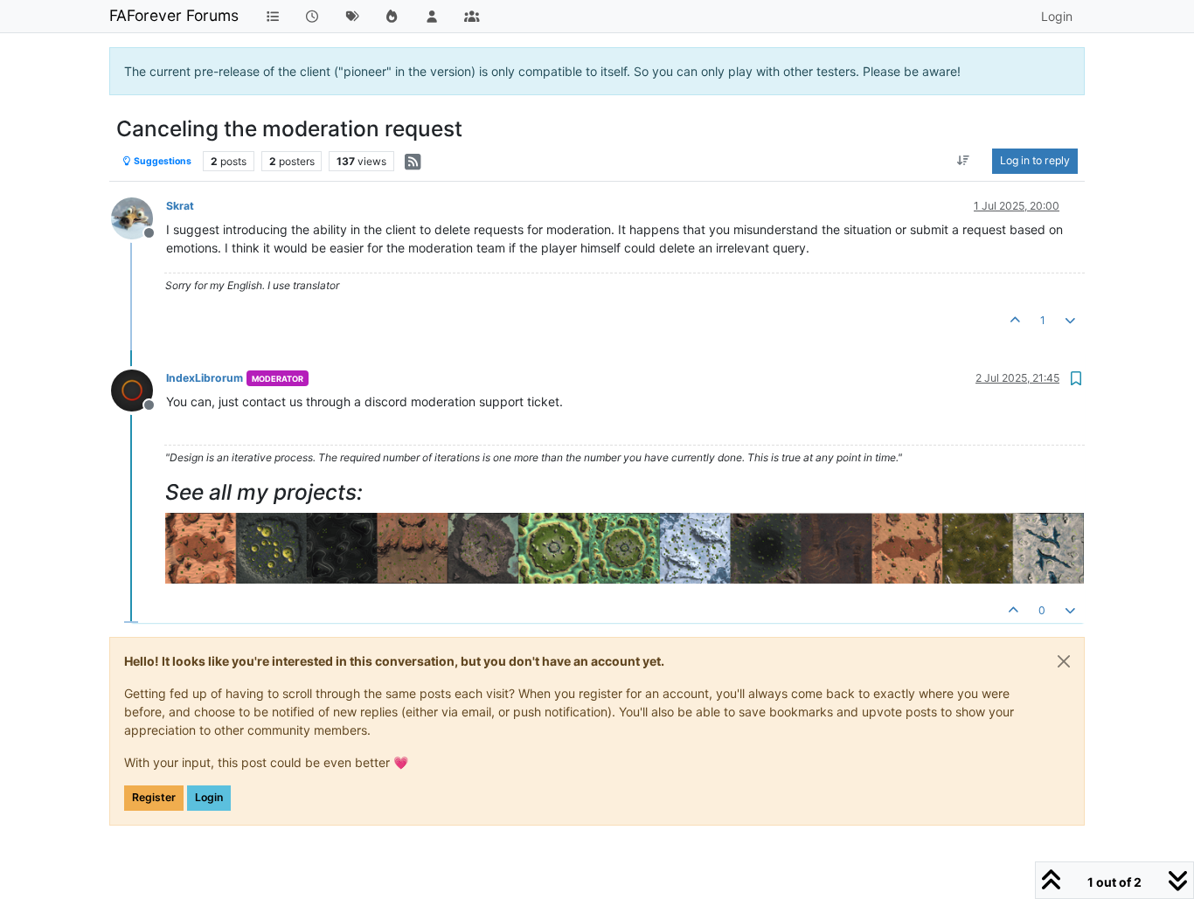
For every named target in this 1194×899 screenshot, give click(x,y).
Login (209, 797)
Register (154, 797)
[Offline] (138, 217)
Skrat (180, 205)
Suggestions (161, 161)
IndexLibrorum (204, 377)
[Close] (1064, 661)
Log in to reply (1035, 160)
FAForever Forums (174, 15)
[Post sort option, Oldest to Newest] (963, 161)
